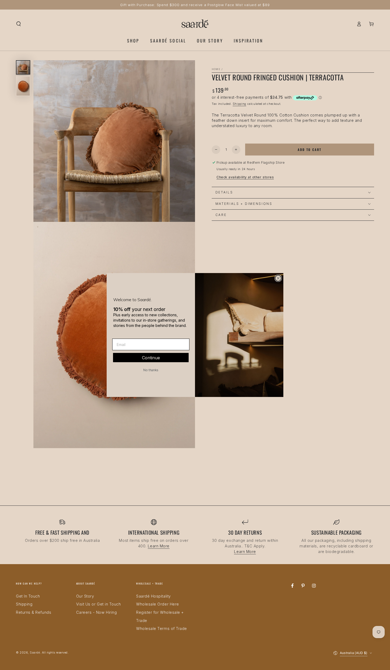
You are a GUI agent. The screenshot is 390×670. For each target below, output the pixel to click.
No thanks (150, 370)
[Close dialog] (278, 278)
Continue (151, 357)
